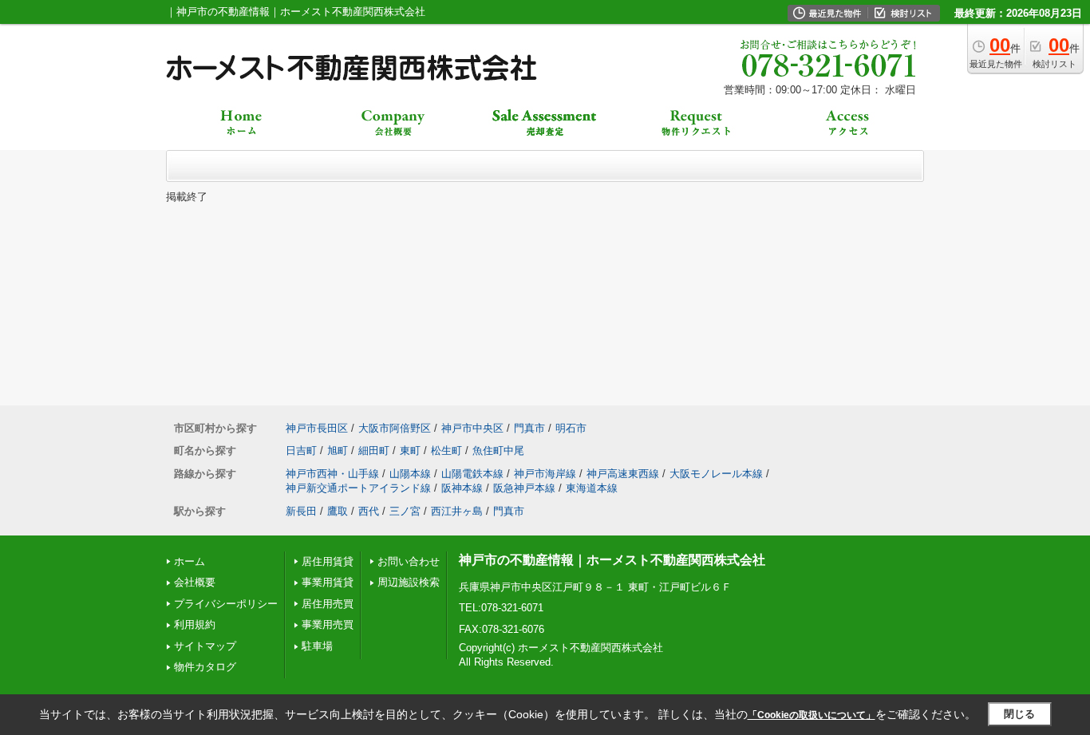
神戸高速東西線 (622, 474)
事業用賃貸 (327, 582)
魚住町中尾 (498, 450)
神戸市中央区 (472, 428)
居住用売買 (327, 604)
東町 (410, 450)
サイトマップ (205, 646)
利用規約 (194, 624)
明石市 (570, 428)
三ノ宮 (405, 511)
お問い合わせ (408, 561)
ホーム (189, 561)
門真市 (529, 428)
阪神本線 (462, 488)
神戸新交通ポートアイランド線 (358, 488)
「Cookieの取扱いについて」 (811, 715)
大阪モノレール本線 (716, 474)
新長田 (301, 511)
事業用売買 (327, 624)
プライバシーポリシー (226, 604)
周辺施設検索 (408, 582)
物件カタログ (205, 667)
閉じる (1019, 714)
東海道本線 (592, 488)
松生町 (446, 450)
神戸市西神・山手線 (332, 474)
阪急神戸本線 (524, 488)
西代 (368, 511)
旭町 (337, 450)
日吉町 (301, 450)
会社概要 (194, 582)
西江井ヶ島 (457, 511)
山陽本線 (410, 474)
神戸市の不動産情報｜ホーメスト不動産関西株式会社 (612, 560)
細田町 (373, 450)
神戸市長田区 (317, 428)
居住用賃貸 (327, 561)
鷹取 (337, 511)
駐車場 (317, 646)
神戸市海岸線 (545, 474)
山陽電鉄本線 (472, 474)
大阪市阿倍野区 (394, 428)
